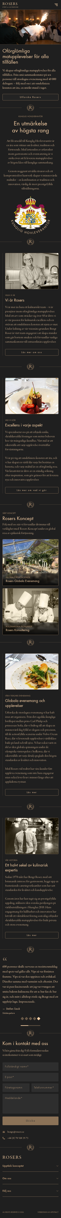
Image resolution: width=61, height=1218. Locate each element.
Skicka (30, 1121)
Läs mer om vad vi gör (32, 490)
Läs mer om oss (31, 352)
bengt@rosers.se (16, 1132)
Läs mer (32, 792)
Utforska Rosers (30, 97)
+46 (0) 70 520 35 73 (18, 1138)
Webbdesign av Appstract (48, 1212)
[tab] (22, 1018)
